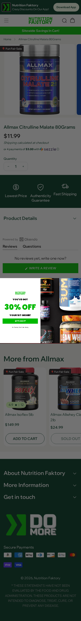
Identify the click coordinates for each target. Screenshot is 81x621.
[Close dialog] (79, 280)
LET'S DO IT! (20, 321)
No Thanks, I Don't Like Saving (20, 327)
